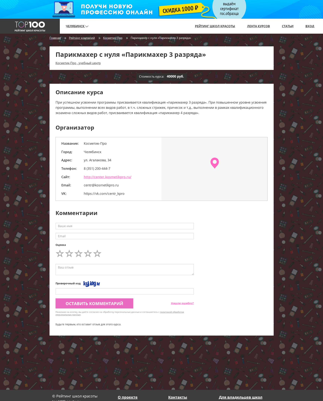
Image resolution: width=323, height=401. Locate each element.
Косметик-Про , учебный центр (78, 63)
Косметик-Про (112, 38)
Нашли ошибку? (182, 303)
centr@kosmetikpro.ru (101, 185)
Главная (55, 38)
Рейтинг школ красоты (215, 26)
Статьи (287, 26)
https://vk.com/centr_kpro (104, 193)
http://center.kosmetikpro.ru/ (107, 177)
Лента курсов (258, 26)
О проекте (128, 397)
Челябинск (75, 26)
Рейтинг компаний (82, 38)
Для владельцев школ (240, 397)
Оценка (61, 245)
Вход (309, 26)
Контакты (177, 397)
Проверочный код (68, 283)
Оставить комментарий (94, 303)
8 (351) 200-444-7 (97, 168)
